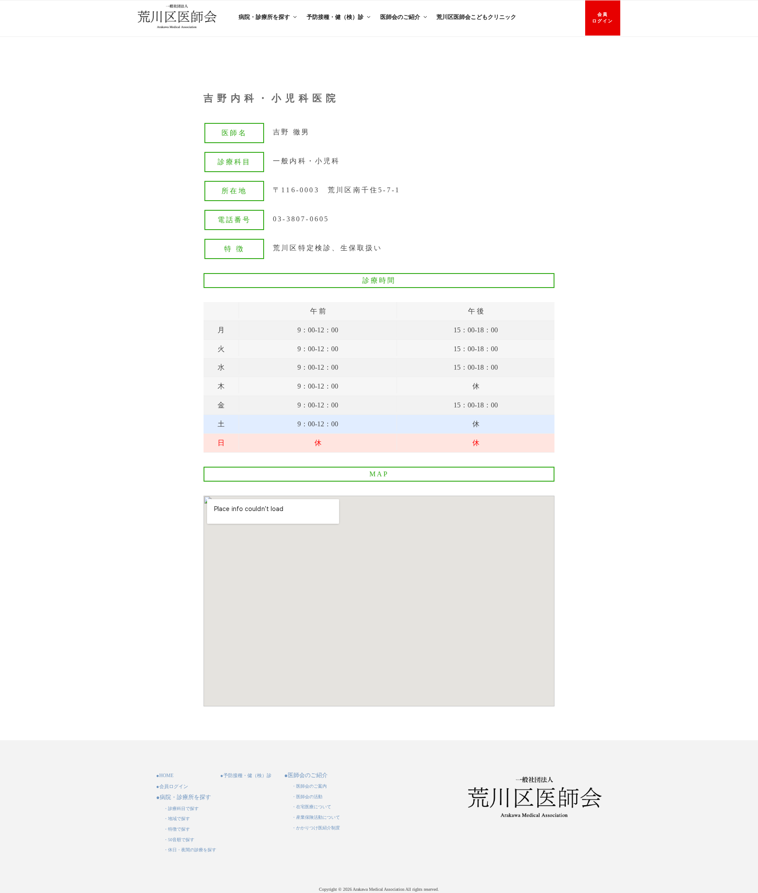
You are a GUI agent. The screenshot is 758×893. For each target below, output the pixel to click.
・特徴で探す (177, 829)
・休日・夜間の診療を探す (190, 849)
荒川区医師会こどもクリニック (476, 17)
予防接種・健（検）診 (335, 17)
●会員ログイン (172, 786)
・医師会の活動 (307, 796)
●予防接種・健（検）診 (246, 775)
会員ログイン (602, 17)
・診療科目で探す (181, 808)
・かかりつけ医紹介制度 (316, 827)
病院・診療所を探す (264, 17)
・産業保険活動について (316, 817)
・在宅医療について (311, 806)
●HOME (165, 775)
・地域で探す (177, 818)
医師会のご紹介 (400, 17)
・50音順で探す (179, 839)
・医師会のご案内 (309, 786)
